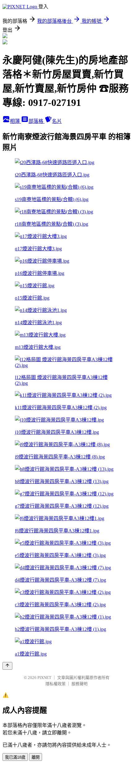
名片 (57, 121)
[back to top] (7, 666)
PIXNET (44, 677)
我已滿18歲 (15, 757)
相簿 (15, 121)
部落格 (36, 121)
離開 (36, 757)
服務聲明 (79, 683)
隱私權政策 (55, 683)
